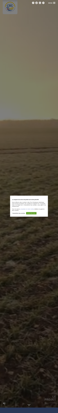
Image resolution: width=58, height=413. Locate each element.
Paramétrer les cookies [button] (18, 213)
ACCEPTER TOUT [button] (31, 213)
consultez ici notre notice (27, 209)
